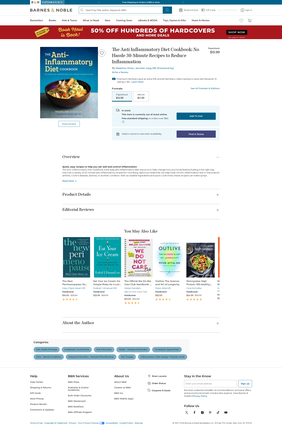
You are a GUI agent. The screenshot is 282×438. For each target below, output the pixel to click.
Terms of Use (36, 430)
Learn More (137, 81)
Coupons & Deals (161, 397)
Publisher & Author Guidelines (78, 395)
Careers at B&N (122, 394)
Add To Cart (196, 116)
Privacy (72, 430)
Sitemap (139, 430)
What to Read (91, 20)
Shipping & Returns (40, 394)
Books (52, 20)
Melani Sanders (124, 288)
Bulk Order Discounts (79, 402)
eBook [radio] (141, 96)
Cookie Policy (126, 430)
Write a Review (120, 72)
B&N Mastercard (77, 408)
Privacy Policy (199, 403)
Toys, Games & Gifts (174, 20)
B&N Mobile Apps (123, 405)
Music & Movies (201, 20)
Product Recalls (38, 411)
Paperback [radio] (122, 96)
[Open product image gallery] (69, 82)
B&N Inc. (119, 400)
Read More (68, 181)
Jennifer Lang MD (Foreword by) (154, 68)
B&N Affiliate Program (80, 419)
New (107, 20)
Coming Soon (124, 20)
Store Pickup (37, 405)
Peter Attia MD (151, 288)
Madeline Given (125, 68)
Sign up (245, 390)
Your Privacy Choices (88, 430)
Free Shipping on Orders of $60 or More (141, 2)
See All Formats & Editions (205, 88)
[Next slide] (219, 257)
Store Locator (159, 383)
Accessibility (112, 430)
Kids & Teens (69, 20)
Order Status (159, 390)
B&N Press (73, 389)
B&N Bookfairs (76, 413)
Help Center (36, 389)
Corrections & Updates (42, 417)
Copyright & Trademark (55, 430)
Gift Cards (35, 400)
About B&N (120, 389)
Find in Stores (196, 134)
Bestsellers (36, 20)
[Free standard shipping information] (123, 122)
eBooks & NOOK (147, 20)
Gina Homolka (177, 288)
